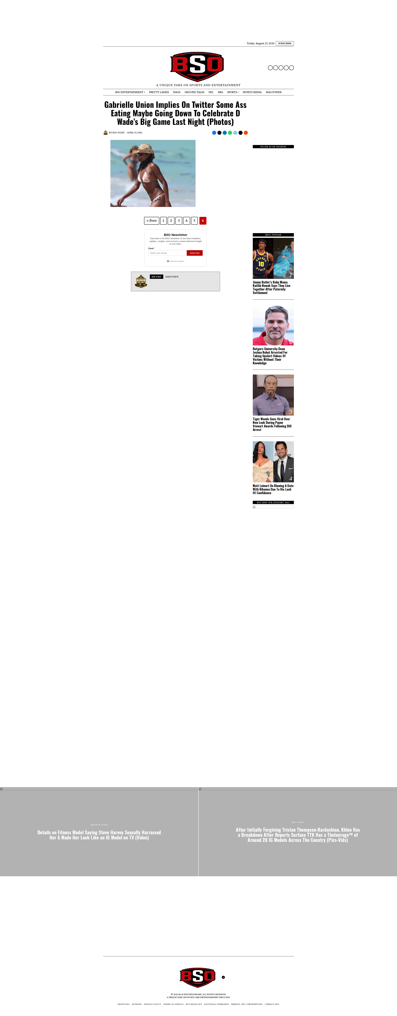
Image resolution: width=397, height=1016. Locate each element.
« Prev (152, 221)
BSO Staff (118, 132)
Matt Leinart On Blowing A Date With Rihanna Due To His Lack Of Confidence (273, 489)
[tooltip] (270, 67)
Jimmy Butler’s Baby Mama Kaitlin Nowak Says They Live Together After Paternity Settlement (271, 287)
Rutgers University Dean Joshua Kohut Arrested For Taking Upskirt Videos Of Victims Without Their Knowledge (270, 356)
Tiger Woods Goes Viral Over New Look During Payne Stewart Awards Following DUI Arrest (272, 424)
